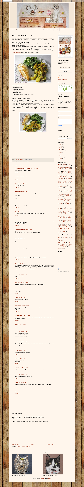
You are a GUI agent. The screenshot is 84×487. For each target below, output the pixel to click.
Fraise (65, 200)
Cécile (16, 204)
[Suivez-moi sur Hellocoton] (63, 269)
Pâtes (59, 234)
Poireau (70, 224)
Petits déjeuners (62, 150)
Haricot (63, 207)
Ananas (69, 164)
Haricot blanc (68, 207)
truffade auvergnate (16, 52)
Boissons (60, 158)
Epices (17, 161)
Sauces (60, 155)
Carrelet (64, 175)
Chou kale (59, 179)
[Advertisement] (33, 144)
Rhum (69, 236)
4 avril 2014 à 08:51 (28, 229)
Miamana (17, 176)
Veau (70, 246)
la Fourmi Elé (17, 290)
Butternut (64, 172)
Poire (67, 224)
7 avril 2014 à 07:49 (22, 382)
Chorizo (68, 178)
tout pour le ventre (18, 315)
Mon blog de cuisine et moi (46, 29)
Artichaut (63, 165)
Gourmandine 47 (18, 191)
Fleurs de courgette (68, 199)
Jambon (59, 208)
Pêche (65, 234)
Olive (59, 220)
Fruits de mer (67, 203)
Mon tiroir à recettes (63, 77)
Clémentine (59, 185)
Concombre (65, 185)
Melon (59, 213)
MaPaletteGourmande (19, 229)
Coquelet (60, 186)
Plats (19, 161)
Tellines (59, 242)
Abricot (59, 164)
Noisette (69, 217)
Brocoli (59, 172)
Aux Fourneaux (18, 305)
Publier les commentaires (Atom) (23, 446)
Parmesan (65, 221)
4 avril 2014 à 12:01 (24, 290)
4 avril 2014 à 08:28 (21, 219)
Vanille (65, 247)
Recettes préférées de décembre (32, 29)
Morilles (65, 215)
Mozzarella (64, 216)
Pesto (67, 222)
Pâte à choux (60, 232)
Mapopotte (17, 183)
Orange (64, 220)
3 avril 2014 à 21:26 (26, 191)
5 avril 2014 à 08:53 (24, 367)
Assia (16, 256)
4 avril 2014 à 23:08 (21, 358)
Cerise (69, 175)
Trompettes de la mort (63, 245)
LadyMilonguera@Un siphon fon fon (22, 168)
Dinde (65, 194)
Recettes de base (62, 154)
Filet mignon (68, 198)
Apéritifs (60, 152)
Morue (70, 215)
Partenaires (63, 29)
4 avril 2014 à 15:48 (26, 315)
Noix (58, 218)
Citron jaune (60, 184)
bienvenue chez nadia (19, 247)
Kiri (59, 209)
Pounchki (17, 342)
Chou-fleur (64, 181)
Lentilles (69, 209)
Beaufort (62, 169)
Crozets (66, 190)
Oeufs (69, 218)
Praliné (70, 231)
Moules (59, 216)
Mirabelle (60, 215)
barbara (16, 382)
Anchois (59, 165)
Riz (63, 237)
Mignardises (61, 157)
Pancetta (59, 221)
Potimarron (68, 229)
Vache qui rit (60, 246)
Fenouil (59, 198)
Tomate (70, 242)
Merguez (62, 213)
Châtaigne (64, 182)
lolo (15, 211)
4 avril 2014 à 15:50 (22, 324)
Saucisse (63, 239)
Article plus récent (15, 444)
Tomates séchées (63, 244)
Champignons (62, 177)
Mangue (63, 211)
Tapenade (69, 240)
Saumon (69, 239)
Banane (69, 168)
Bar (58, 169)
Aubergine (67, 167)
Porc (63, 229)
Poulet (63, 231)
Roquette (66, 237)
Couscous (59, 189)
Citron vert (68, 183)
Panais (69, 220)
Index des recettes (20, 29)
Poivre (71, 225)
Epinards (60, 197)
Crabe (63, 189)
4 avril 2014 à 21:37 (21, 350)
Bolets (64, 171)
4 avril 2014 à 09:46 (21, 255)
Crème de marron (65, 191)
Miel (71, 213)
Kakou (16, 297)
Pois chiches (67, 225)
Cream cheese (68, 189)
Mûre (60, 217)
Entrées (60, 146)
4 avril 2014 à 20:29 (23, 341)
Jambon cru (66, 208)
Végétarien (28, 161)
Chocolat (60, 178)
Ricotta (59, 237)
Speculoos (65, 240)
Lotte (59, 211)
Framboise (70, 200)
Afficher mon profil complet (63, 79)
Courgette (68, 187)
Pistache (62, 224)
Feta (63, 198)
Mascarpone (60, 212)
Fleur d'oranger (60, 199)
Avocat (59, 168)
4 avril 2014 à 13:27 (25, 305)
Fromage (60, 202)
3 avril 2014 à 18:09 (23, 176)
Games (16, 390)
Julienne (71, 208)
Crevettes (60, 190)
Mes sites (56, 29)
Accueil (12, 29)
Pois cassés (62, 225)
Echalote (61, 195)
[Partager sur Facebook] (30, 159)
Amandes (64, 164)
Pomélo (59, 229)
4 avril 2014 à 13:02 (22, 297)
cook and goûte (18, 282)
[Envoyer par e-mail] (26, 159)
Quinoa (70, 234)
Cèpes (64, 193)
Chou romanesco (66, 179)
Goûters (60, 149)
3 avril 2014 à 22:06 (21, 204)
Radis (59, 236)
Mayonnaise (66, 212)
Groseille (63, 205)
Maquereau (69, 211)
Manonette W (17, 367)
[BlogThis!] (27, 159)
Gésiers (67, 205)
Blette (70, 169)
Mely (16, 219)
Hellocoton (67, 271)
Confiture (70, 185)
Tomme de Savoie (69, 244)
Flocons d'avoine (60, 200)
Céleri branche (69, 193)
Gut (16, 263)
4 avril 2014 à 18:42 (23, 331)
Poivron (61, 226)
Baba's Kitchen (47, 38)
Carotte (59, 175)
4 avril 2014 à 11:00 (23, 274)
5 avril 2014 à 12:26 (23, 374)
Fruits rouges (60, 204)
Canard (64, 173)
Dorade (71, 194)
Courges (61, 187)
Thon (64, 242)
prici (16, 350)
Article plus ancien (50, 444)
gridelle (16, 324)
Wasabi (59, 248)
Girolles (65, 204)
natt (16, 358)
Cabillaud (69, 172)
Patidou (62, 222)
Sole (61, 240)
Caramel (68, 173)
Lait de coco (64, 209)
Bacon (65, 168)
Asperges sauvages (61, 167)
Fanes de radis (68, 196)
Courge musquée (69, 186)
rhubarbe (62, 248)
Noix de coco (63, 218)
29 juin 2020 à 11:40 (22, 390)
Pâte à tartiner (68, 232)
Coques (65, 186)
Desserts (60, 147)
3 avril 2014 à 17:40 (34, 168)
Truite (70, 245)
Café (59, 173)
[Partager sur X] (28, 159)
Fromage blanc (66, 202)
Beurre (66, 169)
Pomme (68, 226)
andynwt (42, 478)
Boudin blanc (69, 171)
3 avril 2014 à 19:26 (23, 183)
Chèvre (68, 182)
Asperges (68, 166)
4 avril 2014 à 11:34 (25, 282)
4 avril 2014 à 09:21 (27, 247)
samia (16, 238)
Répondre (17, 172)
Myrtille (70, 216)
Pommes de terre (23, 161)
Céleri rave (61, 194)
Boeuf (59, 171)
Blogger (49, 478)
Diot (68, 194)
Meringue (67, 213)
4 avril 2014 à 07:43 (20, 211)
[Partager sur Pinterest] (31, 159)
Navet (64, 217)
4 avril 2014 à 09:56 (20, 263)
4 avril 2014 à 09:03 (21, 238)
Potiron (59, 231)
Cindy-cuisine (63, 271)
